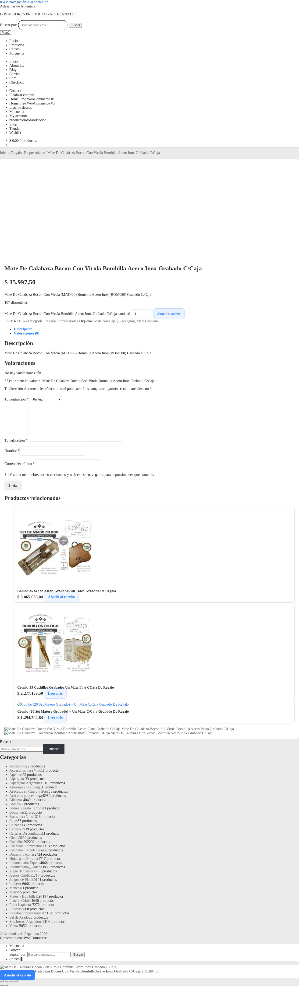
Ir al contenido (37, 2)
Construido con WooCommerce (23, 938)
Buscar (75, 25)
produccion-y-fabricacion (27, 120)
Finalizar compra (21, 95)
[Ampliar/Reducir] (2, 981)
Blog (13, 70)
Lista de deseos (20, 107)
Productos (16, 45)
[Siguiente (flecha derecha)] (6, 985)
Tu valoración (16, 440)
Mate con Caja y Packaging (114, 321)
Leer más (55, 693)
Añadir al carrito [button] (61, 597)
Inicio (13, 41)
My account (18, 116)
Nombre (11, 451)
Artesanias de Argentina (17, 6)
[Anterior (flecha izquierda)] (2, 985)
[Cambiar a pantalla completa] (6, 981)
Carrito (14, 49)
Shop (13, 124)
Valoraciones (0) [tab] (26, 333)
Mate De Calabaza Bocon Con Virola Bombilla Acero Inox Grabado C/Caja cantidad (67, 314)
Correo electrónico (19, 464)
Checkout (16, 82)
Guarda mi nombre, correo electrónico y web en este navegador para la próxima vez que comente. (82, 475)
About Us (16, 65)
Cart (12, 78)
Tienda (14, 128)
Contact (15, 91)
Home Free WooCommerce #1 (32, 99)
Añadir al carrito (169, 314)
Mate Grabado (147, 321)
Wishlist (15, 133)
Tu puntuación (16, 399)
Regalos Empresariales (28, 153)
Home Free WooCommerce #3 (32, 103)
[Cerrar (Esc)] (16, 981)
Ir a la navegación (13, 2)
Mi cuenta (16, 53)
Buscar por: (8, 25)
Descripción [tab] (23, 329)
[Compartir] (11, 981)
